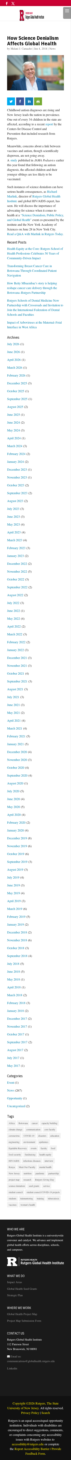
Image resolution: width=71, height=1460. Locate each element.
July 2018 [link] (13, 964)
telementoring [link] (26, 1198)
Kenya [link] (12, 1167)
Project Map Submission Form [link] (24, 1321)
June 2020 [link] (13, 799)
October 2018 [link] (15, 948)
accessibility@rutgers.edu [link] (28, 1444)
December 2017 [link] (17, 1018)
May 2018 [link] (13, 979)
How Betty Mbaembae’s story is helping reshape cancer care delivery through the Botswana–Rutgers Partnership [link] (32, 288)
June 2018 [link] (13, 971)
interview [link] (49, 1160)
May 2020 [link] (13, 807)
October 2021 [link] (15, 673)
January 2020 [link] (15, 830)
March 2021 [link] (14, 728)
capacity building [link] (49, 1123)
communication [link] (33, 1129)
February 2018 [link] (16, 1003)
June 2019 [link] (13, 885)
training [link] (40, 1198)
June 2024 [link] (13, 422)
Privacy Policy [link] (30, 1413)
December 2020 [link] (17, 752)
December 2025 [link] (17, 383)
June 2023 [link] (13, 516)
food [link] (53, 1148)
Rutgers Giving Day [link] (44, 1179)
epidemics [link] (43, 1141)
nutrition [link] (28, 1173)
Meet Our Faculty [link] (27, 1167)
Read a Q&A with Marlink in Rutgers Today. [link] (35, 234)
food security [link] (15, 1154)
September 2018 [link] (17, 956)
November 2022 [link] (17, 571)
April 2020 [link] (14, 814)
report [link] (49, 124)
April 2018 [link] (14, 987)
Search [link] (45, 1413)
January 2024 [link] (15, 461)
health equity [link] (45, 1154)
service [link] (46, 1185)
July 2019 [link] (13, 877)
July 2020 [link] (13, 791)
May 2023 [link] (13, 524)
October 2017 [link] (15, 1034)
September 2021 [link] (17, 681)
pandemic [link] (40, 1173)
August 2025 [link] (15, 407)
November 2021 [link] (17, 665)
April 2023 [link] (14, 532)
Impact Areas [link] (14, 1282)
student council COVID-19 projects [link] (43, 1192)
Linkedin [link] (12, 1368)
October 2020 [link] (15, 767)
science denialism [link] (17, 1185)
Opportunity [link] (14, 1098)
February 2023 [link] (16, 548)
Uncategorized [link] (16, 1106)
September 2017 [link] (17, 1042)
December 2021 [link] (17, 658)
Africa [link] (12, 1123)
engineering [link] (14, 1141)
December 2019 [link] (17, 838)
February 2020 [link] (16, 822)
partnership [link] (53, 1173)
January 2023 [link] (15, 556)
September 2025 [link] (17, 399)
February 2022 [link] (16, 642)
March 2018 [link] (14, 995)
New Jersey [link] (14, 1173)
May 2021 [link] (13, 712)
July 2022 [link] (13, 603)
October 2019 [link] (15, 854)
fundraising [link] (30, 1154)
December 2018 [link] (17, 932)
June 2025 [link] (13, 414)
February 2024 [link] (16, 454)
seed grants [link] (34, 1185)
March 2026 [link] (14, 367)
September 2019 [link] (17, 862)
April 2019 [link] (14, 901)
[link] (35, 15)
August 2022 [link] (15, 595)
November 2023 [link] (17, 477)
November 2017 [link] (17, 1026)
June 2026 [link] (13, 352)
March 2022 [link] (14, 634)
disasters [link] (42, 1135)
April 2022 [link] (14, 626)
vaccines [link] (13, 1204)
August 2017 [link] (15, 1050)
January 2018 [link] (15, 1011)
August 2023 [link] (15, 501)
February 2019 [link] (16, 916)
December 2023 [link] (17, 469)
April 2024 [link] (14, 438)
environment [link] (29, 1141)
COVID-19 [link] (29, 1135)
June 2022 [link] (13, 611)
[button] (6, 5)
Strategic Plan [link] (15, 1295)
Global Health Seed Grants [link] (22, 1289)
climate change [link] (15, 1129)
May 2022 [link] (13, 618)
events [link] (34, 1148)
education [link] (54, 1135)
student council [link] (16, 1192)
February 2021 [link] (16, 736)
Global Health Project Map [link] (22, 1314)
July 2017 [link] (13, 1058)
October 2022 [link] (15, 579)
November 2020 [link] (17, 760)
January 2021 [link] (15, 744)
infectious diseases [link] (32, 1160)
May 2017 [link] (13, 1065)
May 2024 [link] (13, 430)
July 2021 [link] (13, 697)
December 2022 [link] (17, 563)
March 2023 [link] (14, 540)
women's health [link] (28, 1204)
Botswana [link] (23, 1123)
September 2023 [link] (17, 493)
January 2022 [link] (15, 650)
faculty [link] (44, 1148)
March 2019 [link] (14, 909)
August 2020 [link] (15, 783)
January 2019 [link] (15, 924)
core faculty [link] (49, 1129)
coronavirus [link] (14, 1135)
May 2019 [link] (13, 893)
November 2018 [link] (17, 940)
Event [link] (10, 1082)
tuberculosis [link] (53, 1198)
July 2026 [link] (13, 344)
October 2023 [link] (15, 485)
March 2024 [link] (14, 446)
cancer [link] (35, 1123)
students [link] (12, 1198)
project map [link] (14, 1179)
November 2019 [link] (17, 846)
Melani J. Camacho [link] (21, 48)
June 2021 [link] (13, 705)
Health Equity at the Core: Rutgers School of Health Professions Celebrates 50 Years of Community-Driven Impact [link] (35, 253)
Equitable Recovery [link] (18, 1148)
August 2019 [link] (15, 869)
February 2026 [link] (16, 375)
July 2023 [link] (13, 509)
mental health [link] (45, 1167)
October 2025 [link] (15, 391)
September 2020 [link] (17, 775)
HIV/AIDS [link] (14, 1160)
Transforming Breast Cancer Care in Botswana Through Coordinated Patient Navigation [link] (32, 270)
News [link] (52, 48)
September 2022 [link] (17, 587)
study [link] (13, 160)
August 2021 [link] (15, 689)
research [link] (27, 1179)
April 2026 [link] (14, 359)
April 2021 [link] (14, 720)
